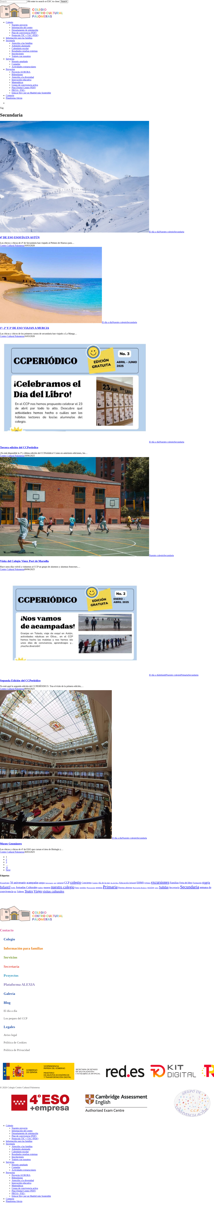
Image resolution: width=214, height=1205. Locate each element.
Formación (197, 883)
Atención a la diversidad (23, 1180)
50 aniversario (18, 882)
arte (55, 883)
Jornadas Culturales (26, 887)
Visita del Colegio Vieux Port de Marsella (24, 561)
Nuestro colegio (166, 231)
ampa (42, 882)
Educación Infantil (127, 883)
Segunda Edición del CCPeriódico (20, 680)
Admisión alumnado (21, 1149)
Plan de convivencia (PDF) (24, 1136)
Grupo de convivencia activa (25, 1188)
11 (7, 867)
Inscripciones (18, 1157)
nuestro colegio (62, 887)
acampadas (32, 882)
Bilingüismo (17, 1178)
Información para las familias (19, 1141)
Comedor (16, 1167)
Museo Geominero (11, 843)
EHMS (140, 882)
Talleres (20, 891)
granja (206, 882)
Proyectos (10, 1172)
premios (99, 888)
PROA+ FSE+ (18, 1193)
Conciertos (87, 882)
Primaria (184, 675)
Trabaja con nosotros (21, 1159)
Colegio (9, 1125)
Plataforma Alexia (14, 1201)
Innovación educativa (21, 1183)
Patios (77, 888)
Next (8, 870)
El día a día (154, 231)
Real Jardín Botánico (140, 888)
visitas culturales (53, 891)
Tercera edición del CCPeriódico (19, 447)
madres (40, 888)
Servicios (10, 1162)
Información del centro (22, 1131)
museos (47, 887)
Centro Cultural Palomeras (12, 245)
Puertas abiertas (125, 887)
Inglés (13, 888)
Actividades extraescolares (24, 1170)
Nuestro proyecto (20, 1128)
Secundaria (179, 231)
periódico (83, 888)
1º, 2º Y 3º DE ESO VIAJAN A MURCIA (24, 327)
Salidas (164, 887)
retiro (156, 888)
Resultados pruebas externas (25, 1154)
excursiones (160, 882)
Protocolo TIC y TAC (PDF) (25, 1138)
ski (15, 892)
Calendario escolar (20, 1151)
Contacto (10, 1198)
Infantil (162, 675)
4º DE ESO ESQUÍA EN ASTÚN (20, 237)
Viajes (38, 891)
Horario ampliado (20, 1164)
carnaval (60, 883)
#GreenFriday (5, 883)
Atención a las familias (22, 1146)
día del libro (114, 883)
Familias (174, 882)
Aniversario (49, 883)
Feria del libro (185, 882)
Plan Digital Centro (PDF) (24, 1191)
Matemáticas (17, 1185)
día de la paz (104, 883)
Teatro (29, 891)
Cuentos (95, 883)
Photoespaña (91, 888)
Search (64, 1)
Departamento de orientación (25, 1133)
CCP (67, 882)
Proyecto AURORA (21, 1175)
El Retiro (147, 883)
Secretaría (174, 887)
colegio (75, 882)
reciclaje (150, 888)
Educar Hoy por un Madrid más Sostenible (31, 1196)
